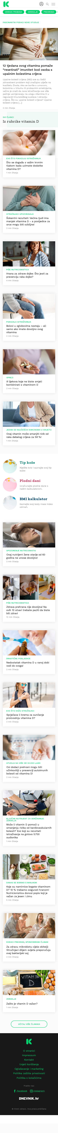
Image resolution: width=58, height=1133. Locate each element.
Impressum (29, 1055)
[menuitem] (41, 4)
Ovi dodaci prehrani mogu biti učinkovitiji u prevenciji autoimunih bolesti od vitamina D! (27, 770)
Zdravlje (33, 12)
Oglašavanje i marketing (29, 1068)
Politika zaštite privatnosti (29, 1073)
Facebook (21, 1091)
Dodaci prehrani (15, 942)
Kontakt (29, 1059)
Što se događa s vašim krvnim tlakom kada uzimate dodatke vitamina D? (24, 165)
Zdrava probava (13, 12)
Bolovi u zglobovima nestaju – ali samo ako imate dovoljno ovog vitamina (26, 329)
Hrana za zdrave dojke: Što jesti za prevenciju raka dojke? (27, 275)
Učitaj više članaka (29, 1024)
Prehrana (49, 12)
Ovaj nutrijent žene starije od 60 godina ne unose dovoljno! (25, 556)
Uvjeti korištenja (29, 1064)
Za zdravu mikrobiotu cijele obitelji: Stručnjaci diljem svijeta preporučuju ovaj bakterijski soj (28, 950)
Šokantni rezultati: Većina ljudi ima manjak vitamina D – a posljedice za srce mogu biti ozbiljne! (28, 221)
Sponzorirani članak (36, 942)
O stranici (29, 1050)
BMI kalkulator (33, 499)
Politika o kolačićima (29, 1077)
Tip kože (27, 462)
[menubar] (41, 4)
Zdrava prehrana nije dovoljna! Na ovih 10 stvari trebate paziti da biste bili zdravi (28, 610)
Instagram (39, 1091)
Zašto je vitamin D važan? (22, 1003)
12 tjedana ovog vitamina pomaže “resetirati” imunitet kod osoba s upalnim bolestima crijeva (28, 69)
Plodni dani (30, 480)
